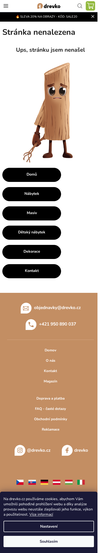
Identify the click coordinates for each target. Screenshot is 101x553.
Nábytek (31, 193)
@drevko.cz (38, 450)
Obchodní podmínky (50, 419)
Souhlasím (49, 541)
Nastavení (49, 526)
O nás (50, 360)
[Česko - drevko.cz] (20, 482)
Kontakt (32, 270)
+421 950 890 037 (57, 324)
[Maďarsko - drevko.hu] (69, 482)
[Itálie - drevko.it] (81, 482)
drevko (81, 450)
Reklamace (50, 429)
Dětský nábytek (31, 232)
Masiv (32, 213)
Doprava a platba (50, 398)
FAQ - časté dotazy (50, 408)
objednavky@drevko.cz (57, 308)
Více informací (41, 514)
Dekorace (31, 251)
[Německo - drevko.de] (44, 482)
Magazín (50, 381)
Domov (50, 350)
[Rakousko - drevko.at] (56, 482)
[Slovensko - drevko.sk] (32, 482)
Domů (32, 174)
